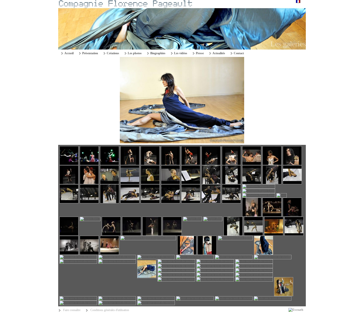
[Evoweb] (295, 310)
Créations (113, 53)
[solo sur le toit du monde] (182, 142)
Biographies (157, 53)
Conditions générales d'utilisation (109, 310)
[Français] (298, 2)
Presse (200, 53)
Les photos (135, 53)
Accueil (69, 53)
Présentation (90, 53)
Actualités (218, 53)
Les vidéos (180, 53)
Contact (239, 53)
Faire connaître (71, 310)
